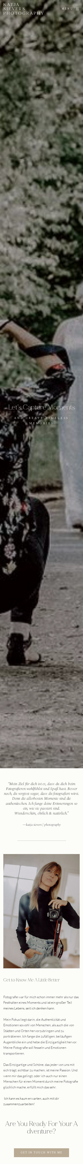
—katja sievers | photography (42, 824)
